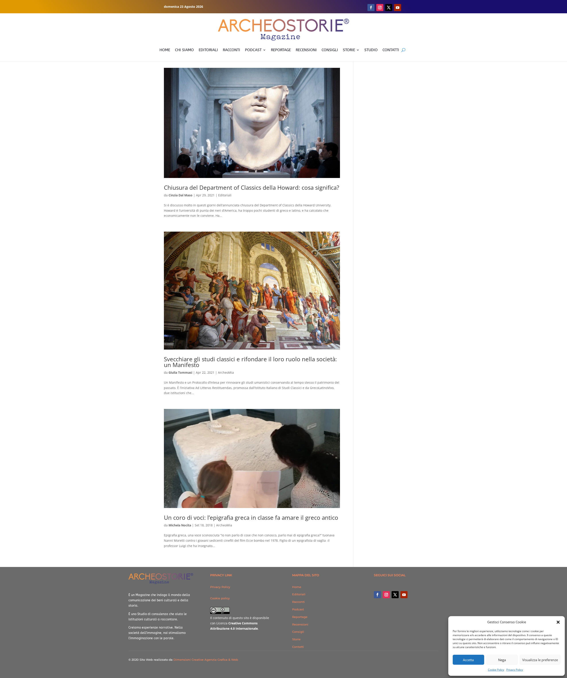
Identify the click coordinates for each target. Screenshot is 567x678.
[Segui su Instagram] (379, 7)
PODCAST (253, 50)
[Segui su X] (388, 7)
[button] (558, 622)
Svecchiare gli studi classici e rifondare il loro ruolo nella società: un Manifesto (250, 362)
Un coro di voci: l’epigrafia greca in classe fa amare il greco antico (251, 518)
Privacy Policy (514, 670)
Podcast (298, 609)
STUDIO (371, 50)
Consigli (298, 631)
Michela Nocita (180, 525)
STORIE (349, 50)
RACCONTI (231, 50)
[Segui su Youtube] (397, 7)
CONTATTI (391, 50)
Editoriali (224, 195)
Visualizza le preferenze (540, 660)
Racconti (298, 602)
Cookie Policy (496, 670)
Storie (296, 639)
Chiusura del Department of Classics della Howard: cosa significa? (251, 187)
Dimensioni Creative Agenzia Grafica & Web (205, 659)
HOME (164, 50)
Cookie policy (220, 598)
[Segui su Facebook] (371, 7)
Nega (502, 660)
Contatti (298, 647)
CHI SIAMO (184, 50)
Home (296, 587)
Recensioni (300, 624)
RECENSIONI (306, 50)
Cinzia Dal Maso (180, 195)
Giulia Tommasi (180, 372)
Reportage (299, 617)
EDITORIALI (208, 50)
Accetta (468, 660)
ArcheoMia (226, 372)
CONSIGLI (330, 50)
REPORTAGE (281, 50)
